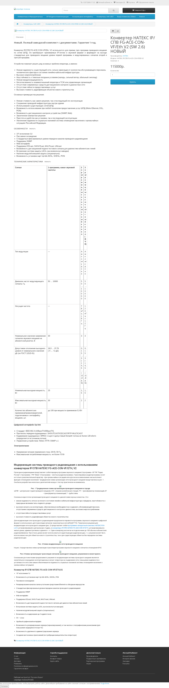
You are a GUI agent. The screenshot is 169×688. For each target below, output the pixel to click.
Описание (20, 37)
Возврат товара (56, 659)
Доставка (17, 661)
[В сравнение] (117, 31)
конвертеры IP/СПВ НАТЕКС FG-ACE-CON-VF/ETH (70, 528)
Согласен (4, 686)
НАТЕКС (125, 56)
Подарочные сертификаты (96, 659)
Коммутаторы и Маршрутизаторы (30, 17)
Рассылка (126, 664)
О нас (16, 656)
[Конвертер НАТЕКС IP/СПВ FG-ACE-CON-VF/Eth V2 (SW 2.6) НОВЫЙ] (60, 30)
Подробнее (105, 683)
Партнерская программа (95, 661)
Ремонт (142, 17)
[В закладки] (112, 31)
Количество (114, 71)
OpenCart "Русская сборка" (33, 677)
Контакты (53, 656)
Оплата (16, 659)
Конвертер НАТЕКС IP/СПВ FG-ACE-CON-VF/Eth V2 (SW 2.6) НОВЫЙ (69, 24)
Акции (88, 664)
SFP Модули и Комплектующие (57, 17)
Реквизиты (18, 664)
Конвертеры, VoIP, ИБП (105, 17)
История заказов (129, 659)
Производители (92, 656)
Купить (133, 82)
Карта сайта (54, 661)
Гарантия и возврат (21, 669)
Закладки (126, 661)
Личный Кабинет (129, 656)
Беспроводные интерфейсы (82, 17)
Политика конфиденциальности (26, 666)
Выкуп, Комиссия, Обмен (126, 17)
